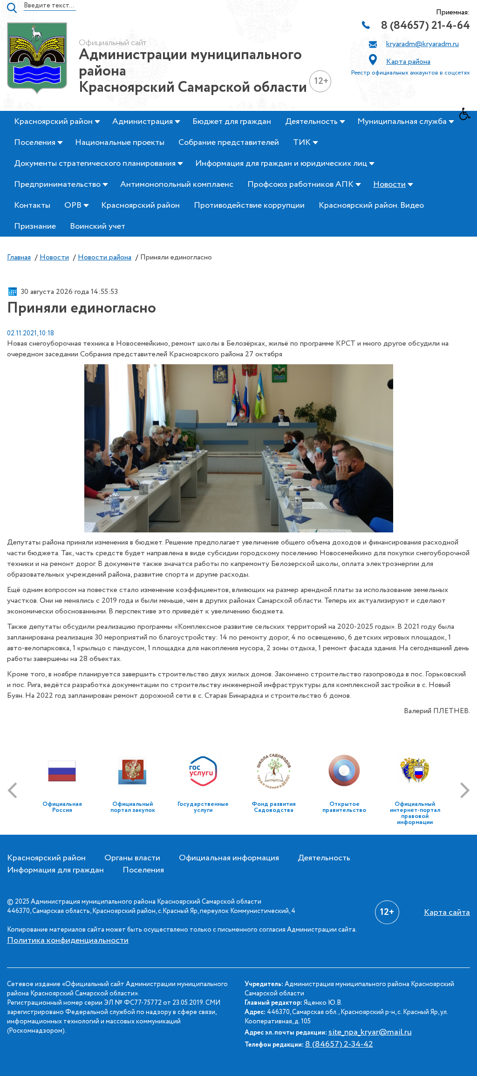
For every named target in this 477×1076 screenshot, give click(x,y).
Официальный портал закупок (132, 807)
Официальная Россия (62, 807)
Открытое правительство (344, 807)
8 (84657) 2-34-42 (339, 1044)
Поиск (12, 8)
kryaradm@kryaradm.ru (422, 44)
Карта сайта (447, 912)
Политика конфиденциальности (68, 940)
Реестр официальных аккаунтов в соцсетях (410, 72)
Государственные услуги (203, 807)
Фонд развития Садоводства (274, 807)
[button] (468, 116)
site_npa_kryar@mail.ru (370, 1032)
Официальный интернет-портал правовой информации (415, 813)
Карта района (408, 61)
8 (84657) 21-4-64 (425, 26)
